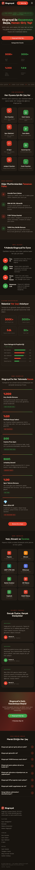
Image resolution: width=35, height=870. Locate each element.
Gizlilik (3, 866)
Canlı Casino (4, 837)
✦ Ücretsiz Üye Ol (17, 721)
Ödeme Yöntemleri (6, 826)
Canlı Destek (5, 849)
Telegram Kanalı (6, 851)
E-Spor (3, 842)
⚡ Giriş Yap (22, 3)
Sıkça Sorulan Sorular (7, 853)
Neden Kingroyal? (6, 828)
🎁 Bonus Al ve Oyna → (17, 524)
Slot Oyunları (5, 835)
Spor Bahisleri (5, 840)
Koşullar (8, 866)
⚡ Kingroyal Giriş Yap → (17, 38)
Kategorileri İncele (17, 43)
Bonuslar (3, 824)
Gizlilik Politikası (6, 856)
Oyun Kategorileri (6, 821)
